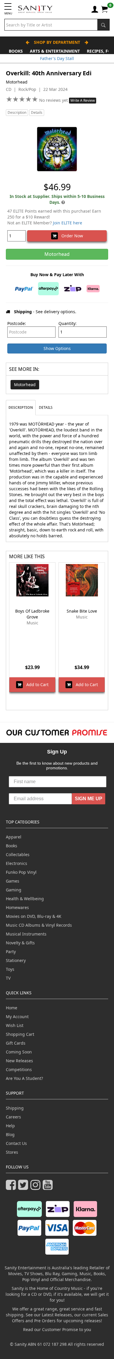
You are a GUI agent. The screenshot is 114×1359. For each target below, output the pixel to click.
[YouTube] (49, 1187)
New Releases (19, 1060)
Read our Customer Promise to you (57, 1329)
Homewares (17, 907)
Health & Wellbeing (25, 898)
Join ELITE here (67, 223)
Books (16, 51)
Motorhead (25, 384)
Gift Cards (15, 1043)
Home (11, 1008)
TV (8, 978)
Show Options (57, 348)
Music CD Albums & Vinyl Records (39, 925)
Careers (13, 1117)
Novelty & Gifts (20, 943)
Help (10, 1125)
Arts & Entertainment (55, 51)
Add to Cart (36, 684)
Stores (12, 1152)
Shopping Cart (20, 1034)
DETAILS (46, 407)
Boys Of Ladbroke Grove (32, 614)
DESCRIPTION (20, 407)
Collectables (18, 854)
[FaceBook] (12, 1187)
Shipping (15, 1108)
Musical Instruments (26, 934)
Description (17, 112)
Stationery (16, 960)
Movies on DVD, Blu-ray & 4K (33, 916)
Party (11, 951)
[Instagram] (36, 1187)
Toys (10, 969)
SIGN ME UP (88, 798)
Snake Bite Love (82, 611)
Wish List (14, 1025)
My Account (17, 1016)
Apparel (13, 837)
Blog (10, 1134)
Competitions (19, 1069)
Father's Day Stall (57, 58)
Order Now (70, 236)
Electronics (16, 863)
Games (12, 881)
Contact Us (16, 1143)
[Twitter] (24, 1187)
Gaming (13, 890)
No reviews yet (54, 100)
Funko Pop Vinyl (21, 872)
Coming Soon (19, 1052)
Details (36, 112)
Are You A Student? (24, 1078)
